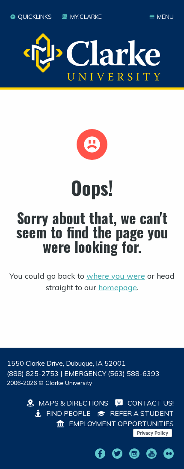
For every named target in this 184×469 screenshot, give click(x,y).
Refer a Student (141, 413)
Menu (165, 17)
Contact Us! (150, 403)
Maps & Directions (72, 403)
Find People (68, 413)
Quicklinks (35, 17)
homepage (117, 287)
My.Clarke (85, 17)
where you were (115, 276)
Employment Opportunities (120, 423)
